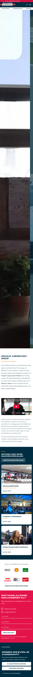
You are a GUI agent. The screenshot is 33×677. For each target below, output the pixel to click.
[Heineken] (25, 570)
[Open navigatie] (30, 4)
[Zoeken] (27, 4)
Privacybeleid (23, 636)
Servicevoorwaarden (4, 638)
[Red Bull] (7, 579)
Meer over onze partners (16, 586)
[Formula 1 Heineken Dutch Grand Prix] (16, 579)
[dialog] (16, 663)
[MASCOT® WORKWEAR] (7, 570)
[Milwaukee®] (25, 579)
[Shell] (16, 570)
